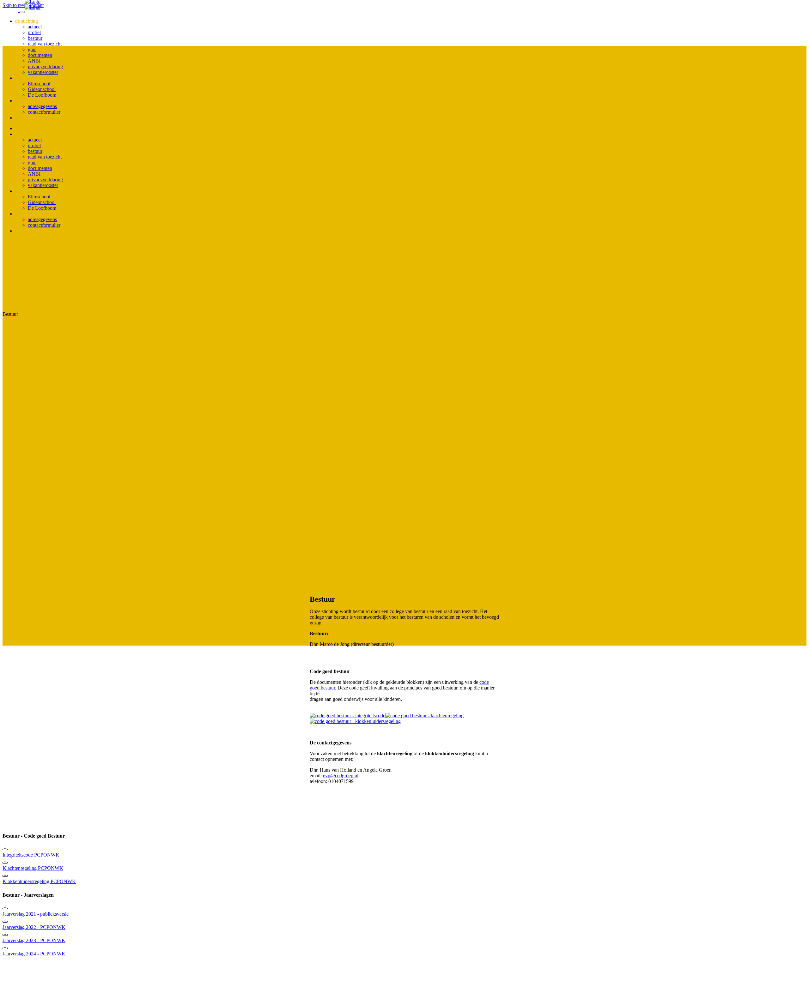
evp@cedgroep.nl (340, 775)
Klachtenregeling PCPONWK (33, 868)
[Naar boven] (6, 978)
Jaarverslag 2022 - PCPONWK (34, 927)
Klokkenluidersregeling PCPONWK (39, 881)
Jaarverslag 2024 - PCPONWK (34, 953)
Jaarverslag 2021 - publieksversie (36, 914)
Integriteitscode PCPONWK (31, 855)
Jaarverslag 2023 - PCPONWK (34, 940)
